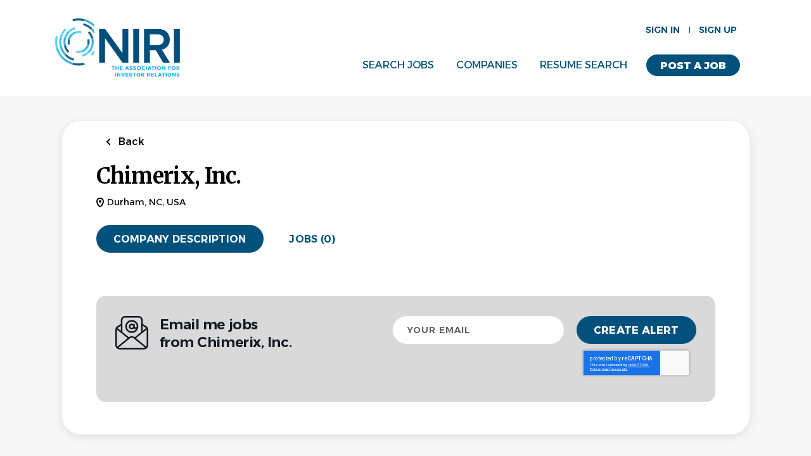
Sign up (718, 29)
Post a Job (693, 66)
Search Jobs (398, 65)
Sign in (663, 29)
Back (130, 142)
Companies (487, 65)
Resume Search (583, 65)
